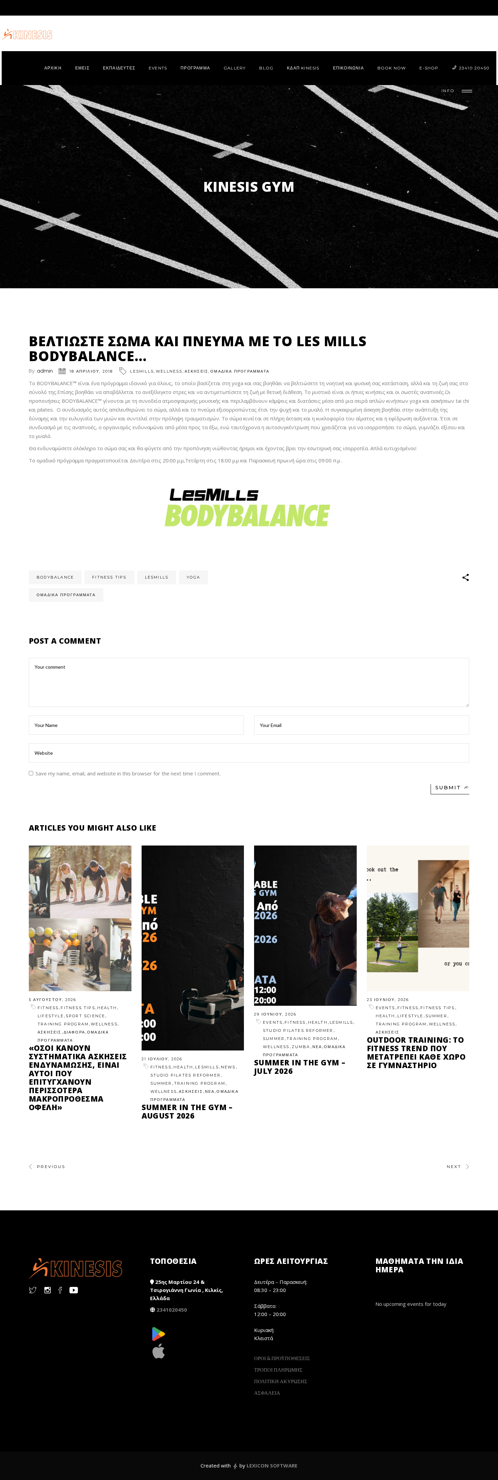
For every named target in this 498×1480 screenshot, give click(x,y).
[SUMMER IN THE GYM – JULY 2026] (305, 926)
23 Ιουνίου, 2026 (388, 999)
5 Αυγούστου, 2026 (52, 999)
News (228, 1067)
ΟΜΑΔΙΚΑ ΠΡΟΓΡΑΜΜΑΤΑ (239, 371)
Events (273, 1022)
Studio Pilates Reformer (185, 1075)
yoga (193, 577)
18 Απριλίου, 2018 (91, 371)
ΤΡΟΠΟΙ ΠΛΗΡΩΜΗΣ (278, 1370)
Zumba (301, 1046)
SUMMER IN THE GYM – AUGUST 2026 (187, 1111)
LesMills (142, 371)
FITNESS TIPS (78, 1007)
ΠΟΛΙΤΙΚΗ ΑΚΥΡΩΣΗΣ (280, 1381)
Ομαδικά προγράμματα (66, 594)
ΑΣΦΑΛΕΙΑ (267, 1393)
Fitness (48, 1007)
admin (45, 370)
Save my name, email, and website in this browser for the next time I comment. (128, 773)
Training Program (63, 1024)
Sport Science (85, 1016)
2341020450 (172, 1309)
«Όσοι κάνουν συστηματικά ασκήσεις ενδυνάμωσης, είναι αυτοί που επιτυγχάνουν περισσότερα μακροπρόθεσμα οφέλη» (78, 1077)
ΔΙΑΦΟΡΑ (74, 1032)
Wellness (169, 371)
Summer (161, 1083)
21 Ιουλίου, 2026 (162, 1059)
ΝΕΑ (210, 1091)
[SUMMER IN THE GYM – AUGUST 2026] (193, 948)
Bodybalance (55, 577)
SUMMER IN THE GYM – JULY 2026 (299, 1066)
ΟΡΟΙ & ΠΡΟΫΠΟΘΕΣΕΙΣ (282, 1358)
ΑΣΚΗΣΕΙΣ (197, 371)
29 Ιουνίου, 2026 (275, 1014)
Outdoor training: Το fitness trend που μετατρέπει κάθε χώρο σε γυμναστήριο (416, 1052)
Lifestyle (51, 1016)
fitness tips (109, 577)
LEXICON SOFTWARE (272, 1465)
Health (107, 1007)
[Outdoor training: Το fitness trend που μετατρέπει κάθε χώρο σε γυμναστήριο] (418, 918)
